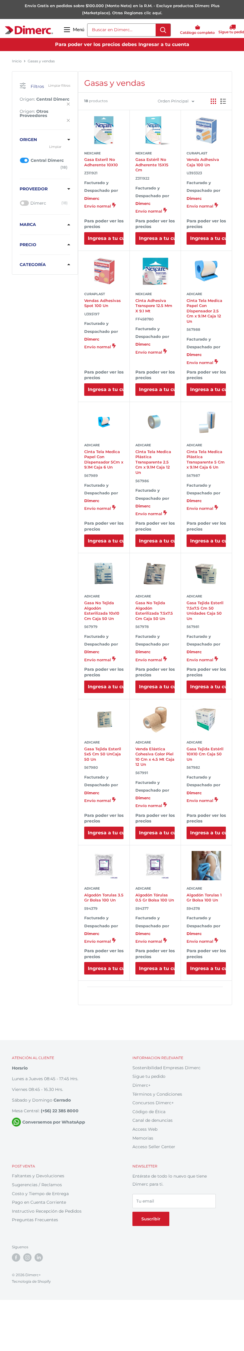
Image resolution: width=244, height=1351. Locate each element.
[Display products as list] (223, 101)
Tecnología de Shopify (31, 1281)
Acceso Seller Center (153, 1146)
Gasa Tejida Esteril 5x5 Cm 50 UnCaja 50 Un (102, 754)
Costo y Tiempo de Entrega (40, 1193)
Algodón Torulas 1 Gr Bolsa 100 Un (204, 898)
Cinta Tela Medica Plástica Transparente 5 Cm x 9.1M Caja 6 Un (206, 459)
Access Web (144, 1129)
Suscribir (150, 1219)
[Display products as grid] (213, 101)
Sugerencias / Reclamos (37, 1184)
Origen (28, 139)
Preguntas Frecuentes (35, 1219)
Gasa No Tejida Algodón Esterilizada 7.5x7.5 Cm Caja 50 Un (154, 610)
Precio (28, 244)
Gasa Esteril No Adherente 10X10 (101, 162)
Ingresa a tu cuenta (105, 238)
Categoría (33, 264)
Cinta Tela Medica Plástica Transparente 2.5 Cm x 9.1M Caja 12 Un (153, 462)
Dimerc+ (141, 1085)
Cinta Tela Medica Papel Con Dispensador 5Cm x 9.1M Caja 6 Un (103, 459)
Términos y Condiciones (157, 1094)
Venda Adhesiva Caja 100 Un (203, 162)
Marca (28, 224)
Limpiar (55, 147)
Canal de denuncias (152, 1120)
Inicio (17, 61)
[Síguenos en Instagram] (27, 1257)
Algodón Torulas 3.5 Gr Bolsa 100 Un (103, 898)
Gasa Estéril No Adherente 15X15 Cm (151, 164)
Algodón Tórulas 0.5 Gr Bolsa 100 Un (154, 898)
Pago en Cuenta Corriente (39, 1202)
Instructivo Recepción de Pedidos (47, 1211)
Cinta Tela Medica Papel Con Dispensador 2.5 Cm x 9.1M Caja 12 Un (204, 311)
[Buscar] (163, 30)
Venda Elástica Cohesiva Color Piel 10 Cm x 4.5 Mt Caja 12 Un (154, 756)
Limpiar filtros (59, 85)
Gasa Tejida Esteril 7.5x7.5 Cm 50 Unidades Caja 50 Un (205, 610)
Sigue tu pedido (148, 1076)
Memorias (142, 1138)
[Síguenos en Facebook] (16, 1257)
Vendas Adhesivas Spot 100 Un (102, 303)
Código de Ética (148, 1111)
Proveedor (34, 189)
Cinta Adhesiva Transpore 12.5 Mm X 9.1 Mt (153, 305)
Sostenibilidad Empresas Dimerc (166, 1067)
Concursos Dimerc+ (153, 1102)
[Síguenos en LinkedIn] (39, 1257)
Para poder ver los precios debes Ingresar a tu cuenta (122, 44)
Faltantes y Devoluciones (38, 1175)
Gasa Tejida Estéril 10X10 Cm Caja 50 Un (205, 754)
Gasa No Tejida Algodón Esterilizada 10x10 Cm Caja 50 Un (101, 610)
